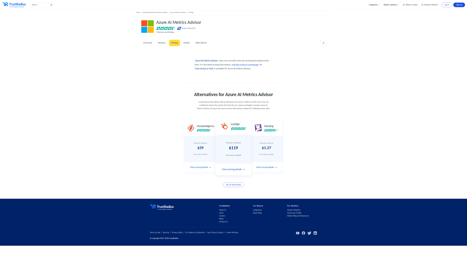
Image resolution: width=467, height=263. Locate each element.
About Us (222, 210)
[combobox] (40, 4)
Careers (222, 216)
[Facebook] (303, 233)
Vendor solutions (390, 5)
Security (166, 233)
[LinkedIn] (315, 233)
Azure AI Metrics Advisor (178, 12)
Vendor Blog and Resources (298, 216)
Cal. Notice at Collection (194, 233)
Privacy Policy (177, 233)
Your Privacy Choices (215, 233)
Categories (373, 5)
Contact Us (223, 222)
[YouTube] (298, 233)
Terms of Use (155, 233)
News (221, 219)
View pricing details (199, 167)
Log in (447, 5)
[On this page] (323, 43)
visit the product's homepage (245, 65)
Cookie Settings (232, 233)
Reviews (162, 43)
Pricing (174, 43)
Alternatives (201, 43)
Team (221, 213)
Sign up (459, 5)
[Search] (51, 5)
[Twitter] (309, 233)
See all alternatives (233, 185)
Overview (147, 43)
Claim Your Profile (294, 213)
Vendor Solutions (293, 210)
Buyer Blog (257, 213)
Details (187, 43)
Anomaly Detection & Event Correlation (155, 12)
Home (138, 12)
